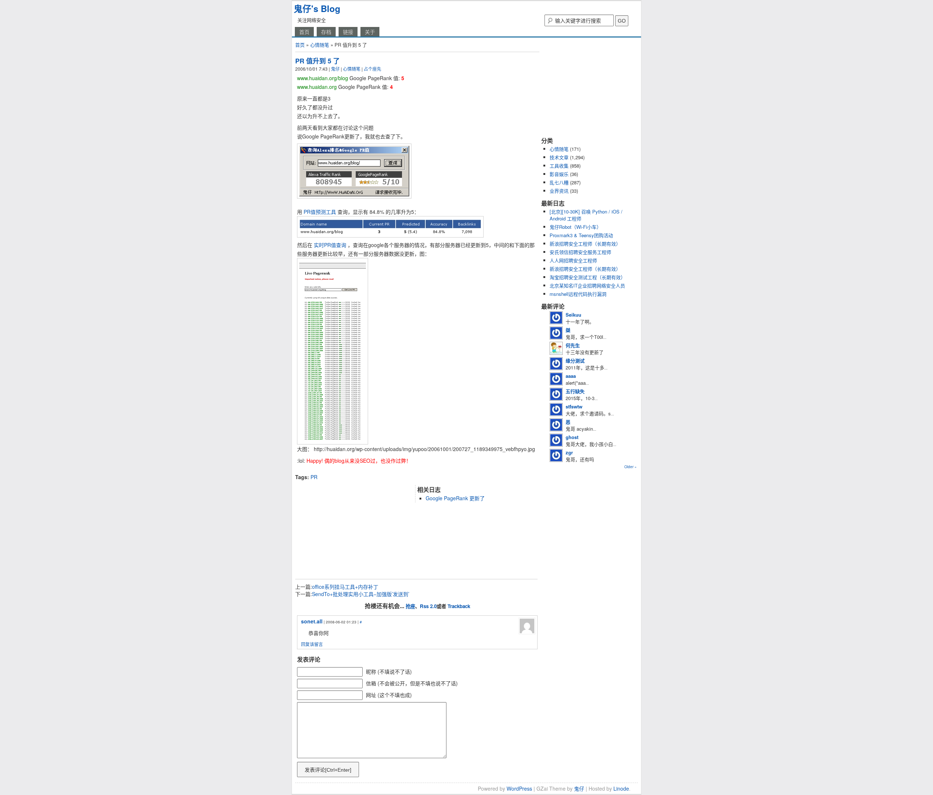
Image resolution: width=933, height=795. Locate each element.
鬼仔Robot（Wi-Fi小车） (575, 226)
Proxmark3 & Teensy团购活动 (581, 235)
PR (314, 477)
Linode (621, 788)
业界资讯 (559, 190)
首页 (304, 31)
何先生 (573, 345)
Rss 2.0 (428, 606)
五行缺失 (575, 391)
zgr (569, 452)
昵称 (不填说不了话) (389, 671)
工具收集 (559, 165)
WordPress (519, 788)
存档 (326, 31)
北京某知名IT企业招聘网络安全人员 (587, 285)
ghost (572, 437)
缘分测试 (575, 360)
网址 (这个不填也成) (389, 694)
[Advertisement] (380, 470)
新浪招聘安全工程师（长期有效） (585, 243)
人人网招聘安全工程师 (573, 260)
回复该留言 (312, 644)
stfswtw (574, 406)
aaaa (571, 375)
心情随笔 (319, 44)
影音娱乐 (559, 174)
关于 (370, 31)
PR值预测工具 (320, 211)
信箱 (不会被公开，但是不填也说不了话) (412, 683)
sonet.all (312, 621)
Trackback (459, 606)
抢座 (410, 606)
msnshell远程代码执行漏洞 (578, 293)
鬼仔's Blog (317, 8)
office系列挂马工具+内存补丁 (345, 586)
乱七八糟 (559, 182)
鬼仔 (335, 69)
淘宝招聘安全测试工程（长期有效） (587, 277)
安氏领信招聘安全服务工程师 (580, 251)
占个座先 (372, 69)
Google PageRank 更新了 (455, 498)
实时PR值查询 (330, 244)
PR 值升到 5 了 (317, 61)
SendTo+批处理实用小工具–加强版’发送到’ (360, 594)
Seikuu (573, 314)
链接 (348, 31)
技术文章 (559, 157)
